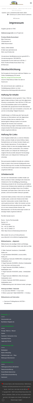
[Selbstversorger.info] (16, 3)
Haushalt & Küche (6, 338)
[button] (3, 400)
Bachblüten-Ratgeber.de (7, 322)
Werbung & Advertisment (8, 357)
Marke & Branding (6, 352)
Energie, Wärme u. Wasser (8, 330)
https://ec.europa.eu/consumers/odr (11, 77)
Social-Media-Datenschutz (8, 372)
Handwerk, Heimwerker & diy (9, 336)
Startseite (17, 18)
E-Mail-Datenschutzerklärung (9, 374)
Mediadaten (4, 350)
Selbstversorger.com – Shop (8, 355)
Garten (3, 333)
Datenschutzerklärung (7, 369)
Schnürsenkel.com (6, 319)
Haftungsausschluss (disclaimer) (10, 366)
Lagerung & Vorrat (6, 341)
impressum (4, 377)
